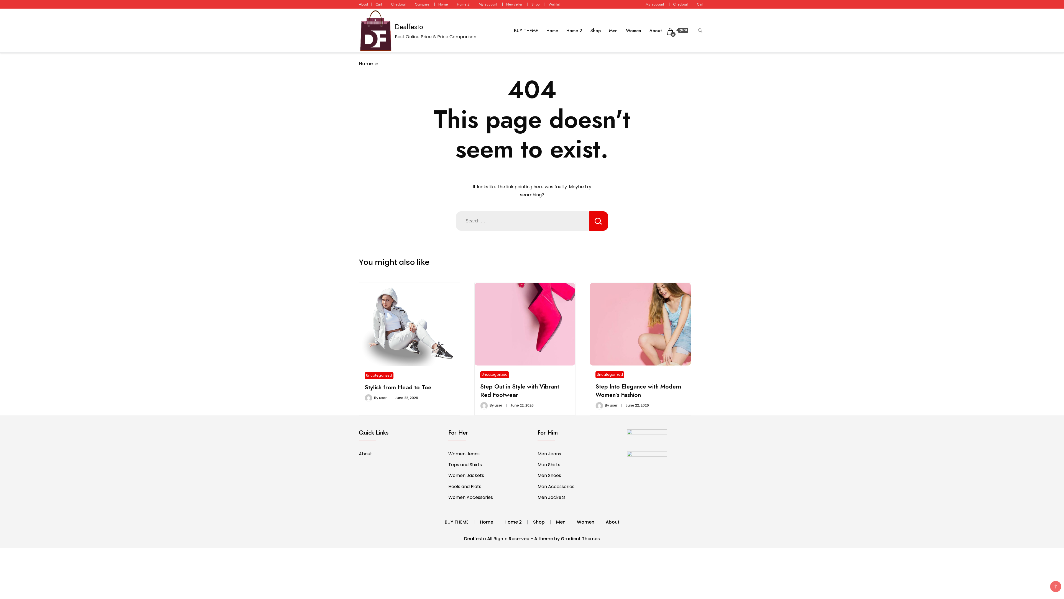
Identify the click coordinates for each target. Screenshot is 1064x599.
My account (488, 4)
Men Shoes (549, 475)
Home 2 (463, 4)
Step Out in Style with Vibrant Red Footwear (519, 390)
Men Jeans (549, 454)
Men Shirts (549, 464)
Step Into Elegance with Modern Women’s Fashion (638, 390)
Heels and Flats (464, 486)
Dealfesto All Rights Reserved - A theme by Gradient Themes (532, 538)
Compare (422, 4)
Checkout (398, 4)
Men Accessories (556, 486)
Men (613, 30)
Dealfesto (409, 26)
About (363, 4)
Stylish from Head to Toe (398, 387)
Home (443, 4)
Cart (378, 4)
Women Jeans (464, 454)
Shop (535, 4)
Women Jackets (466, 475)
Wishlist (554, 4)
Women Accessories (470, 497)
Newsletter (514, 4)
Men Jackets (552, 497)
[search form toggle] (700, 31)
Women (633, 30)
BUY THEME (526, 30)
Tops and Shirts (465, 464)
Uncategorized (379, 375)
